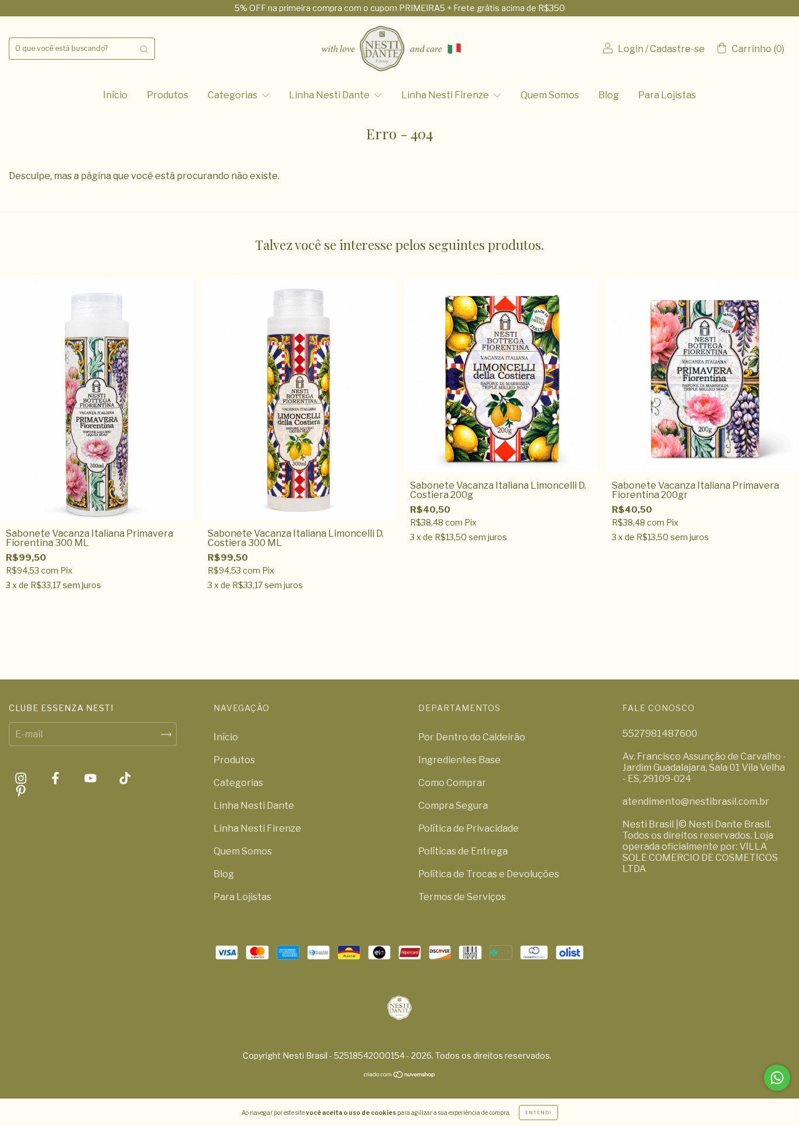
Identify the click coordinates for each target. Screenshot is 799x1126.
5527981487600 (659, 733)
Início (115, 95)
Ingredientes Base (459, 759)
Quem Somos (550, 95)
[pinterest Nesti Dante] (21, 791)
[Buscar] (144, 48)
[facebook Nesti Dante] (56, 778)
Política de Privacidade (468, 828)
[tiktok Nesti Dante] (125, 778)
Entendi (538, 1112)
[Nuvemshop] (399, 1075)
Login (630, 48)
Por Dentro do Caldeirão (471, 737)
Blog (608, 95)
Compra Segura (453, 805)
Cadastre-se (677, 48)
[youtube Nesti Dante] (91, 778)
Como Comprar (452, 782)
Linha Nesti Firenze (446, 95)
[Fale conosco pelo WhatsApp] (777, 1078)
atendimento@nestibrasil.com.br (695, 801)
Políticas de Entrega (463, 851)
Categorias (233, 95)
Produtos (167, 95)
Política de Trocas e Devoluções (488, 874)
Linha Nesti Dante (330, 95)
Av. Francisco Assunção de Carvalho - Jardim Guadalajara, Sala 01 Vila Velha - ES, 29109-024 (704, 767)
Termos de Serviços (462, 896)
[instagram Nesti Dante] (22, 778)
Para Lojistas (667, 95)
